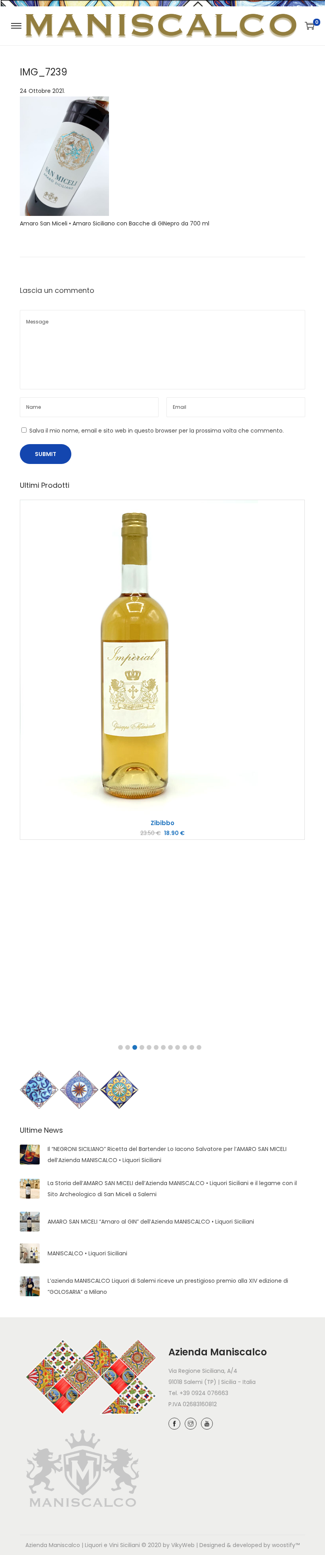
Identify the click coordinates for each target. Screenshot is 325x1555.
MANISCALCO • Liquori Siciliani (87, 1253)
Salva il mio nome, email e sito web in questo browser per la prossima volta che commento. (156, 431)
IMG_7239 (43, 72)
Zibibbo (162, 823)
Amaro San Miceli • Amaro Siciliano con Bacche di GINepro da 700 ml (114, 223)
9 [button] (177, 1047)
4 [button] (142, 1047)
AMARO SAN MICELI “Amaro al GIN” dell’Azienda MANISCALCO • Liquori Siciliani (151, 1222)
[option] (162, 670)
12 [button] (199, 1047)
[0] (309, 26)
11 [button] (191, 1047)
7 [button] (163, 1047)
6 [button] (156, 1047)
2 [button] (127, 1047)
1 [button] (120, 1047)
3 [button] (134, 1047)
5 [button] (149, 1047)
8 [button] (170, 1047)
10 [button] (184, 1047)
